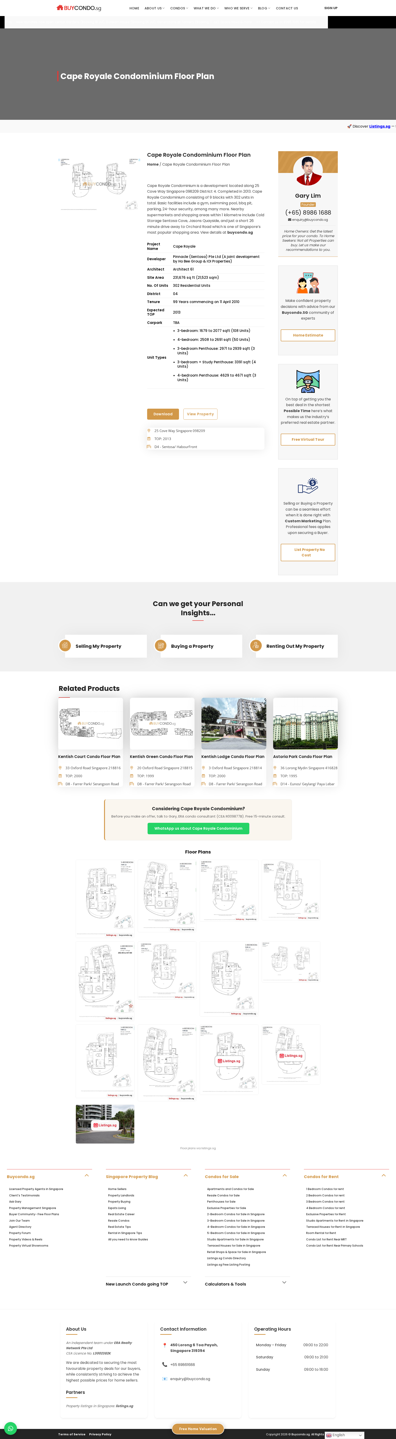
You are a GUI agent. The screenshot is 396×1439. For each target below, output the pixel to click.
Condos (177, 8)
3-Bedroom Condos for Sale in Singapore (236, 1221)
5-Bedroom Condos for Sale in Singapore (236, 1233)
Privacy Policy (100, 1434)
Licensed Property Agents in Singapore (36, 1189)
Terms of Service (71, 1434)
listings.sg (124, 1406)
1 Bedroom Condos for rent (325, 1189)
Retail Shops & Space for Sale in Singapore (236, 1252)
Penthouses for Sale (221, 1202)
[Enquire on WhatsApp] (10, 1428)
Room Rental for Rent (321, 1233)
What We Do (205, 8)
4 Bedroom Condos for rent (325, 1208)
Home (134, 8)
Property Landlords (121, 1195)
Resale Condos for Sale (223, 1195)
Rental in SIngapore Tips (125, 1233)
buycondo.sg (240, 232)
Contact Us (287, 8)
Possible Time (297, 410)
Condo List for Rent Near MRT (326, 1239)
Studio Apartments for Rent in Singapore (334, 1221)
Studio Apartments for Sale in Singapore (235, 1239)
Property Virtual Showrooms (28, 1245)
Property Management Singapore (32, 1208)
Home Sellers (117, 1189)
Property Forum (20, 1233)
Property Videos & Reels (25, 1239)
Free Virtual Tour (308, 439)
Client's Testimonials (24, 1195)
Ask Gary (15, 1202)
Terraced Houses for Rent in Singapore (333, 1227)
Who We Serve (236, 8)
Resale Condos (118, 1221)
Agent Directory (20, 1227)
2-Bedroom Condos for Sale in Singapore (236, 1214)
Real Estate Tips (119, 1227)
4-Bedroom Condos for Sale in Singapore (236, 1227)
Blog (262, 8)
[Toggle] (86, 1175)
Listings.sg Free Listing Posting (228, 1265)
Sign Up (331, 8)
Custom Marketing (304, 521)
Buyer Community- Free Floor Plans (34, 1214)
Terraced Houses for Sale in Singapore (233, 1245)
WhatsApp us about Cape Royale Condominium (198, 828)
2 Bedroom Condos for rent (325, 1195)
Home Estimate (308, 335)
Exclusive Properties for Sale (226, 1208)
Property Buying (119, 1202)
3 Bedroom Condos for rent (325, 1202)
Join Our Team (19, 1221)
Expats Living (117, 1208)
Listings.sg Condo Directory (226, 1258)
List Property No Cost (309, 552)
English (338, 1435)
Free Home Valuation (198, 1428)
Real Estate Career (121, 1214)
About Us (153, 8)
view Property (200, 414)
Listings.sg (295, 126)
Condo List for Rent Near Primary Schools (334, 1245)
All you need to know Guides (128, 1239)
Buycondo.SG (295, 312)
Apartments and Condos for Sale (230, 1189)
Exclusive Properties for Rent (326, 1214)
